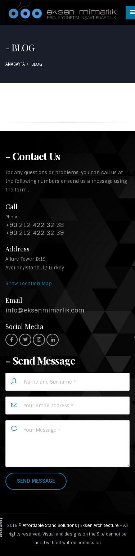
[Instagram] (38, 339)
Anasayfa (15, 64)
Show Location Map (28, 284)
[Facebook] (11, 339)
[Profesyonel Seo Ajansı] (1, 527)
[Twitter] (25, 339)
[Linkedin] (52, 339)
